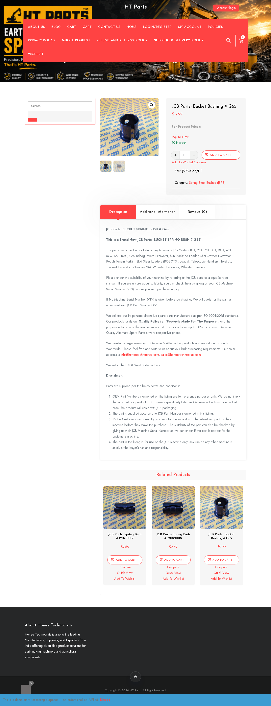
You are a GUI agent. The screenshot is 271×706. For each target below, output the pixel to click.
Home (132, 27)
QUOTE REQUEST (76, 40)
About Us (36, 27)
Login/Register (157, 27)
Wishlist (36, 54)
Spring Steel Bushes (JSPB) (207, 182)
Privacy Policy (42, 40)
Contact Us (109, 27)
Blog (56, 27)
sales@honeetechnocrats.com (181, 354)
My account (190, 27)
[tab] (118, 212)
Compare (200, 162)
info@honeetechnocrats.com (140, 354)
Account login (226, 8)
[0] (26, 690)
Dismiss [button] (105, 699)
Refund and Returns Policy (122, 40)
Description (118, 212)
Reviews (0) (197, 212)
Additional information (157, 212)
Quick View (125, 573)
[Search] (228, 40)
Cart (71, 27)
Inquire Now (180, 137)
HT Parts (135, 7)
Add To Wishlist (182, 162)
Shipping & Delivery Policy (179, 40)
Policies (215, 27)
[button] (151, 104)
